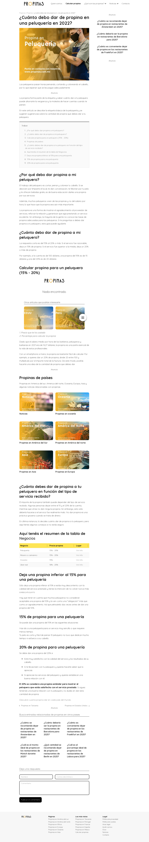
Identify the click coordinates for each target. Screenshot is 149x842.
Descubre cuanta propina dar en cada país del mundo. (45, 700)
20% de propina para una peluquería (42, 163)
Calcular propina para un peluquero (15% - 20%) (47, 138)
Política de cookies (109, 822)
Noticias (112, 3)
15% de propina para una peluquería (42, 159)
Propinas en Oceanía (55, 830)
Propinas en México (82, 830)
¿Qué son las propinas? (94, 3)
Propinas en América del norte (59, 822)
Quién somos (107, 827)
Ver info (79, 550)
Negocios (27, 538)
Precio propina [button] (56, 545)
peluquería (30, 592)
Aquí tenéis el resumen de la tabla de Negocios (47, 152)
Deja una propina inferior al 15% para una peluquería (49, 155)
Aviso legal (106, 824)
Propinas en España (82, 827)
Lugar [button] (78, 545)
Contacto (126, 3)
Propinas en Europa (55, 827)
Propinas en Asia (54, 832)
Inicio (104, 830)
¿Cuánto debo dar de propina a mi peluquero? (47, 134)
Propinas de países (35, 141)
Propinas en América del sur (58, 819)
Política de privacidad (110, 819)
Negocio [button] (24, 545)
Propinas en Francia (82, 824)
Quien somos (56, 3)
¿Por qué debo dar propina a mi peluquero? (45, 130)
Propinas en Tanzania (29, 705)
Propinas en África (55, 824)
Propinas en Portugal (83, 822)
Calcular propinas (81, 832)
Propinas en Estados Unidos (76, 705)
